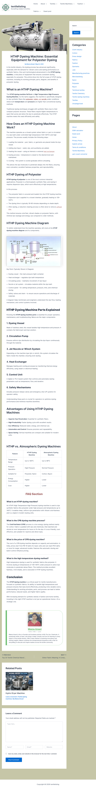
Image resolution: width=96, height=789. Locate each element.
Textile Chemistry (78, 93)
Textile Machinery (66, 4)
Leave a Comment (11, 697)
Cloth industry (77, 50)
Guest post (47, 11)
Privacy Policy (77, 140)
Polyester (75, 83)
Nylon (74, 80)
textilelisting (18, 6)
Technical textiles (78, 90)
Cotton (74, 53)
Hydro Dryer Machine (15, 693)
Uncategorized (77, 104)
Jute (73, 70)
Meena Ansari (35, 629)
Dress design (76, 56)
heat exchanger (49, 151)
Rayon (74, 87)
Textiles (52, 4)
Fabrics (36, 11)
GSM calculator (77, 130)
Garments (75, 66)
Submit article (77, 144)
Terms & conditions (79, 147)
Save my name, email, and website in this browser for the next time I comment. (32, 754)
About (43, 4)
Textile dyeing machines (80, 97)
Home (35, 4)
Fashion (80, 4)
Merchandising (77, 77)
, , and (36, 99)
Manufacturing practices (81, 73)
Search (74, 25)
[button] (46, 3)
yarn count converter (79, 154)
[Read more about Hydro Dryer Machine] (19, 681)
